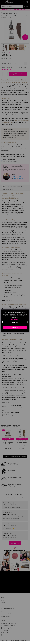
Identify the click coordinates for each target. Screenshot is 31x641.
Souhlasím (15, 327)
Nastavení (15, 322)
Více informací (15, 319)
